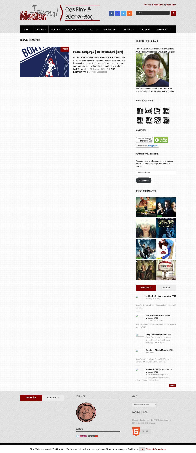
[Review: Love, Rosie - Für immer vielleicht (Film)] (166, 249)
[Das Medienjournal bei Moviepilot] (166, 114)
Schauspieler (163, 29)
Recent (166, 288)
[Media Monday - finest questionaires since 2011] (86, 422)
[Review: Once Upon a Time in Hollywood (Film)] (146, 207)
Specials (127, 29)
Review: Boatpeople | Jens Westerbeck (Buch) (98, 52)
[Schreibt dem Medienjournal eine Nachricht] (166, 124)
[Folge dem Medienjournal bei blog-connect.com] (144, 142)
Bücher (40, 29)
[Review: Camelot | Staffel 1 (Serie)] (146, 270)
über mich (167, 88)
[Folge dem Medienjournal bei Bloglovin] (147, 147)
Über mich (171, 5)
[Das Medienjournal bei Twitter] (157, 114)
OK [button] (142, 449)
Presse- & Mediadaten (154, 5)
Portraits (145, 29)
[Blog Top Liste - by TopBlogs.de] (92, 436)
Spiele (93, 29)
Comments (146, 288)
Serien (54, 29)
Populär (31, 397)
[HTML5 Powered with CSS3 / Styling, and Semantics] (143, 435)
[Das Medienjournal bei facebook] (140, 114)
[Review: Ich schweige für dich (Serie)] (146, 228)
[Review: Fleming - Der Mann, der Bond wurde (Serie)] (166, 207)
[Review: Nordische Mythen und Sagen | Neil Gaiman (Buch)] (166, 228)
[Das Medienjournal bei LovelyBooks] (149, 124)
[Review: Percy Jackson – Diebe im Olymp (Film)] (146, 249)
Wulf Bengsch (79, 69)
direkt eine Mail (158, 91)
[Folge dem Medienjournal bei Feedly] (161, 142)
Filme (25, 29)
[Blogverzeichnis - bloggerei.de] (81, 436)
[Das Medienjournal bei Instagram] (148, 114)
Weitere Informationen (156, 449)
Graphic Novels (73, 29)
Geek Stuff (109, 29)
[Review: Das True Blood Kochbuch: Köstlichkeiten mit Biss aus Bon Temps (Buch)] (166, 270)
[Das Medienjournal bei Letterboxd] (140, 124)
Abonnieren (144, 180)
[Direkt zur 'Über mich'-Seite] (152, 86)
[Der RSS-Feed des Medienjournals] (157, 124)
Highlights (53, 397)
